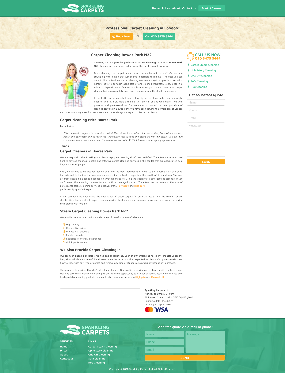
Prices (166, 8)
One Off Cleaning (201, 75)
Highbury (139, 185)
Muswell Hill (157, 277)
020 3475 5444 (159, 36)
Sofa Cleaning (199, 81)
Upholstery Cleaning (203, 70)
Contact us (189, 8)
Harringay (123, 185)
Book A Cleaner (211, 8)
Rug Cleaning (199, 86)
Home (156, 8)
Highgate (140, 277)
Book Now (123, 36)
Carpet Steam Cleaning (205, 64)
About (176, 8)
